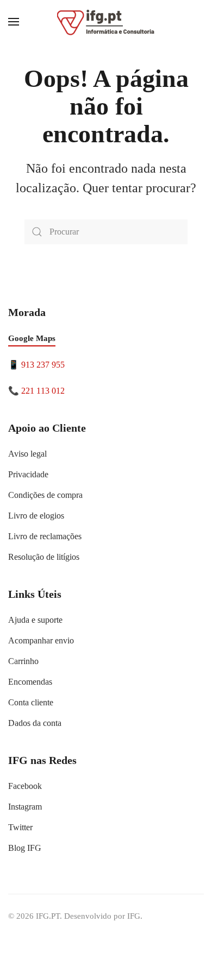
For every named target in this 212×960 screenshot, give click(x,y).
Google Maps (31, 338)
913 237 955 (43, 364)
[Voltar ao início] (106, 21)
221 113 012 (43, 390)
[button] (13, 21)
